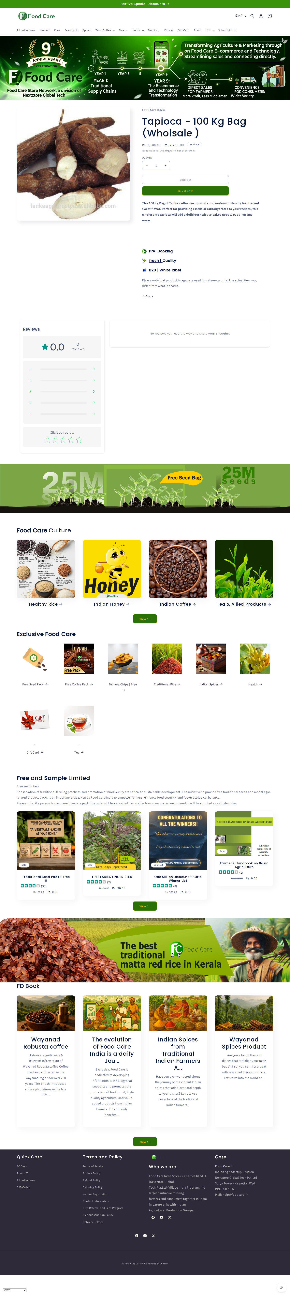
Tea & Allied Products (241, 604)
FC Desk (22, 1166)
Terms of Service (93, 1166)
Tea (77, 752)
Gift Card (33, 752)
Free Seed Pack (32, 684)
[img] (30, 886)
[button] (104, 30)
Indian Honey (109, 604)
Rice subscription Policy (98, 1215)
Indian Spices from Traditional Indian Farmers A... (178, 1053)
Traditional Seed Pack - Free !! (46, 879)
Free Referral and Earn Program (103, 1208)
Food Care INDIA (138, 1263)
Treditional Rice (165, 684)
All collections (26, 1180)
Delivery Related (93, 1222)
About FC (23, 1173)
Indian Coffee (175, 604)
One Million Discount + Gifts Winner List (178, 879)
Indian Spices (209, 684)
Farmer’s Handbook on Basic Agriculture (244, 865)
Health (253, 684)
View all (145, 618)
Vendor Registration (95, 1194)
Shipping (165, 150)
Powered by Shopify (158, 1263)
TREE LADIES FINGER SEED (112, 877)
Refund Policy (91, 1180)
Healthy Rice (43, 604)
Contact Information (96, 1201)
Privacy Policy (91, 1173)
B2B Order (23, 1187)
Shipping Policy (92, 1187)
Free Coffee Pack (77, 684)
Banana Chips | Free (123, 684)
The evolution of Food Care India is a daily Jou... (112, 1050)
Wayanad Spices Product (244, 1043)
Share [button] (149, 296)
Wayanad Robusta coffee (45, 1043)
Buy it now (185, 191)
